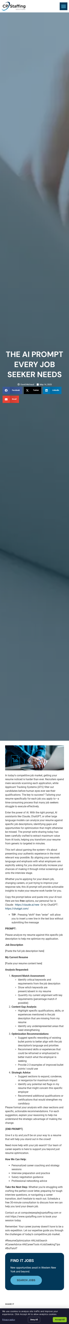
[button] (63, 6)
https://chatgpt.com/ (17, 908)
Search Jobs (26, 1280)
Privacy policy (8, 1319)
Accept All (60, 1319)
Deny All (34, 1319)
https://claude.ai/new (27, 904)
